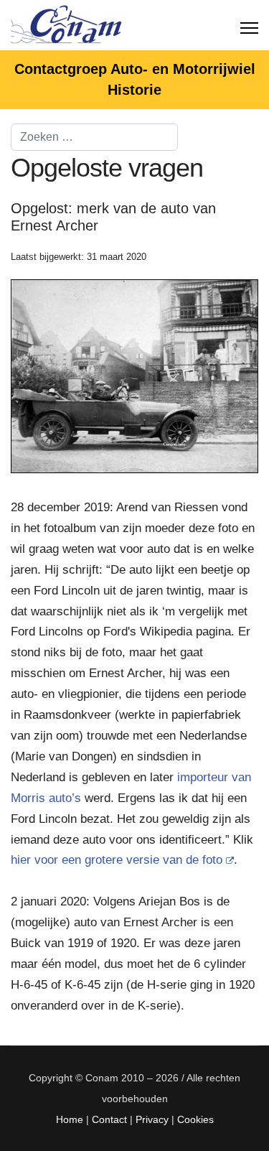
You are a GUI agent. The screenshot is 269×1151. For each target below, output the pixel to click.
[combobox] (94, 137)
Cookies (195, 1119)
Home (69, 1119)
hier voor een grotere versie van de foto (116, 860)
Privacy (152, 1119)
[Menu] (249, 25)
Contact (109, 1119)
